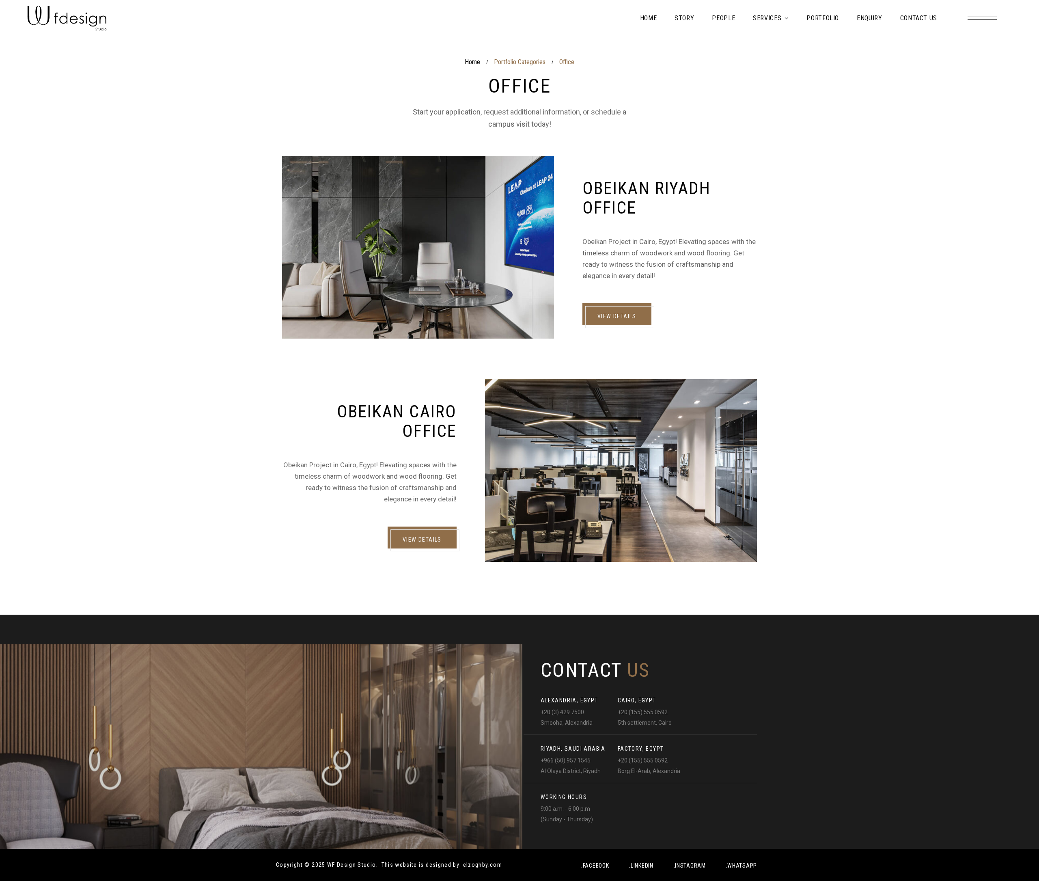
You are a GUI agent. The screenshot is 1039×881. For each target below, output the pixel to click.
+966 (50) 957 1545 (566, 760)
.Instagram (690, 865)
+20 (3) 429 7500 (562, 712)
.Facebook (595, 865)
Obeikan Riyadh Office (646, 198)
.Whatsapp (741, 865)
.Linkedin (641, 865)
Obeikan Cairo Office (397, 421)
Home (472, 62)
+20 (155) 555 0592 (643, 712)
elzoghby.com (482, 865)
